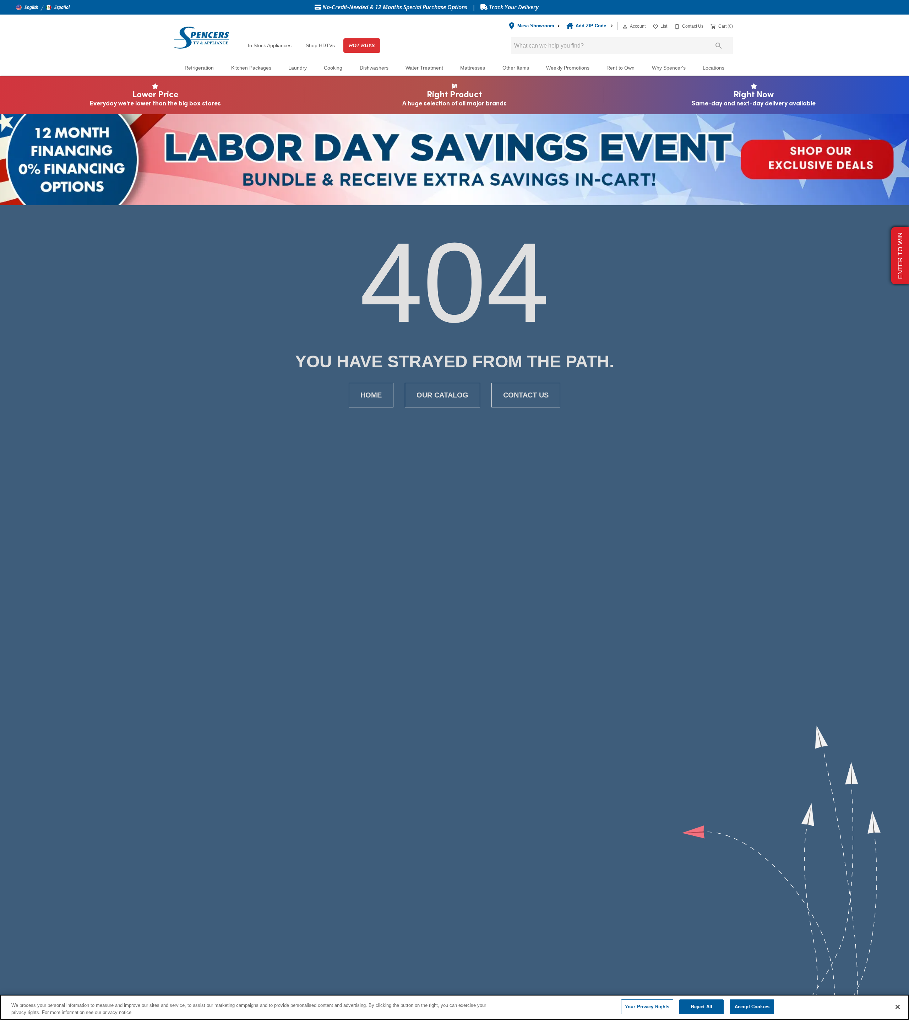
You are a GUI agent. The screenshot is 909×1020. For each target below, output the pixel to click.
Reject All (701, 1006)
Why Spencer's (669, 68)
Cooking (333, 68)
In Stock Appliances (270, 45)
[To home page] (201, 37)
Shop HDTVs (320, 45)
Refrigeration (199, 68)
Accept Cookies (752, 1006)
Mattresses (472, 68)
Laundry (297, 68)
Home (371, 395)
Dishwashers (374, 68)
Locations (713, 68)
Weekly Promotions (567, 68)
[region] (454, 1007)
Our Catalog (442, 395)
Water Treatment (424, 68)
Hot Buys (362, 45)
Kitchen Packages (251, 68)
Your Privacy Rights (647, 1006)
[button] (27, 7)
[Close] (897, 1007)
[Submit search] (718, 45)
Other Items (515, 68)
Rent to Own (620, 68)
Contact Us (526, 395)
